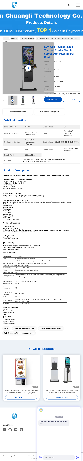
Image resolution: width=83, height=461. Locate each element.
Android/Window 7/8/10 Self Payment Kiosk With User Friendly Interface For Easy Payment (21, 391)
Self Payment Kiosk (27, 38)
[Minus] (77, 410)
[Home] (14, 419)
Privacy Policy (7, 456)
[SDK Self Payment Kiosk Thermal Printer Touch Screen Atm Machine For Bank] (28, 68)
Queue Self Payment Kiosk (51, 328)
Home (6, 38)
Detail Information (18, 112)
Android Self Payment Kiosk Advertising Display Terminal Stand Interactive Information (62, 391)
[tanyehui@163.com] (21, 429)
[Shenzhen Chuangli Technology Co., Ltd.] (14, 5)
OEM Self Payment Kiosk (24, 328)
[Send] (77, 457)
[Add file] (40, 457)
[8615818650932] (10, 429)
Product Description (49, 112)
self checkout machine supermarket (19, 333)
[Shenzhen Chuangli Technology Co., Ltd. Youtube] (4, 429)
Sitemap (17, 456)
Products (14, 38)
